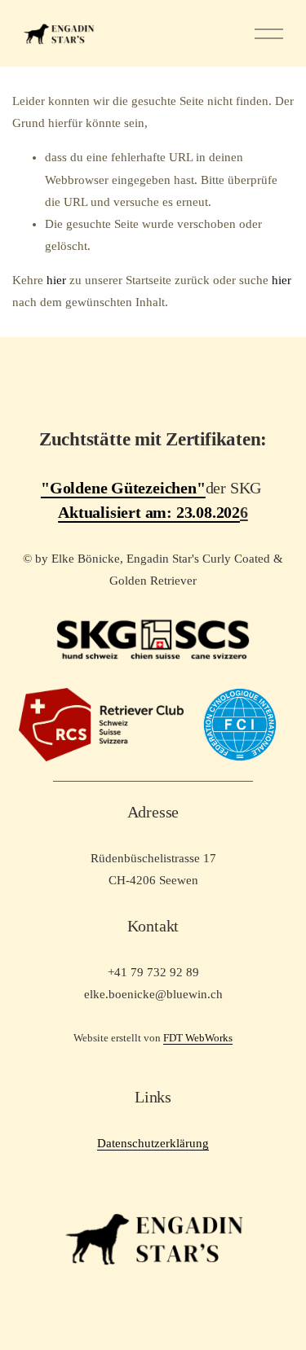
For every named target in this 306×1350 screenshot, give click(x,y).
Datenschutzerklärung (153, 1143)
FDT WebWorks (198, 1038)
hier (56, 280)
